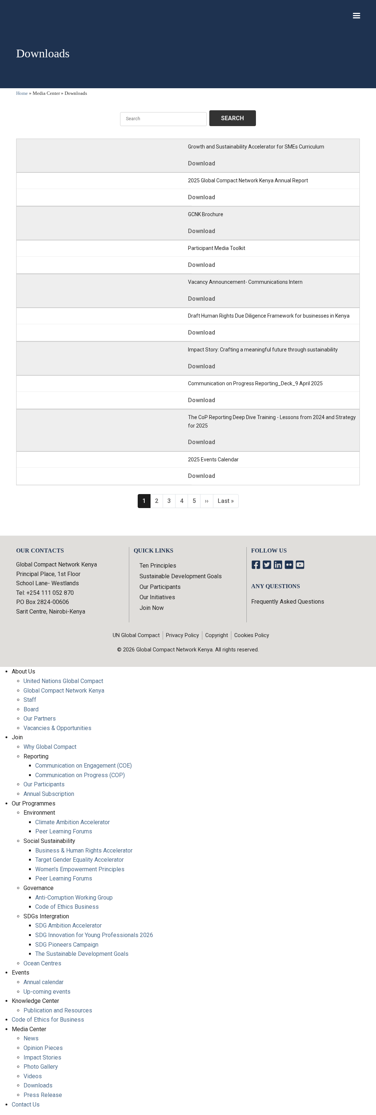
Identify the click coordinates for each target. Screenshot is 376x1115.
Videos (33, 1076)
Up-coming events (47, 991)
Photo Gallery (41, 1066)
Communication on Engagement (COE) (83, 765)
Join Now (152, 607)
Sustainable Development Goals (181, 576)
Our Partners (40, 718)
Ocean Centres (42, 963)
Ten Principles (158, 565)
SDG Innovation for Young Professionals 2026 (94, 935)
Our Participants (160, 586)
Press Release (43, 1094)
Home (22, 93)
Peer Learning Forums (63, 831)
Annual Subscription (49, 793)
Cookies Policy (251, 635)
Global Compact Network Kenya (64, 690)
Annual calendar (44, 982)
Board (31, 709)
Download (201, 163)
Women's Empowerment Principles (79, 869)
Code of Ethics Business (67, 906)
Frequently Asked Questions (287, 601)
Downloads (38, 1085)
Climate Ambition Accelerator (72, 822)
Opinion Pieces (43, 1047)
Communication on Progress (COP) (80, 775)
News (31, 1038)
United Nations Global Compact (63, 681)
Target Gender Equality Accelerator (79, 859)
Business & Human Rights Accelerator (84, 850)
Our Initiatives (157, 597)
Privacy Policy (182, 635)
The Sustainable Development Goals (82, 953)
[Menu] (356, 16)
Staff (30, 699)
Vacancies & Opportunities (57, 728)
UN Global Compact (136, 635)
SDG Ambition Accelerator (68, 925)
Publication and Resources (58, 1010)
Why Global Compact (50, 746)
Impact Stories (42, 1057)
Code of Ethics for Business (48, 1019)
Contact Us (26, 1104)
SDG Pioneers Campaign (66, 944)
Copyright (216, 635)
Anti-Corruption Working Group (74, 897)
